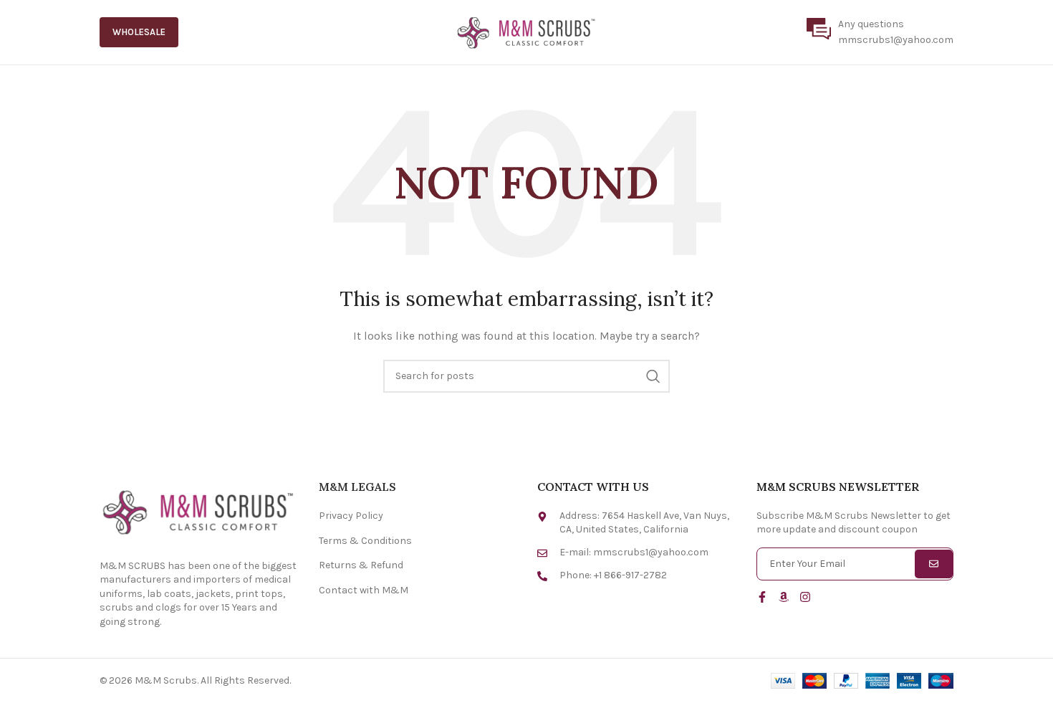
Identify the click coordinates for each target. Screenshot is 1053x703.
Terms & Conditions (365, 541)
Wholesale (138, 32)
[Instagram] (805, 597)
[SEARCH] (653, 376)
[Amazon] (783, 597)
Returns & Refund (361, 565)
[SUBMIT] (934, 564)
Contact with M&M (363, 590)
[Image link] (198, 510)
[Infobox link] (880, 32)
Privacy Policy (351, 516)
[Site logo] (526, 31)
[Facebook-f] (762, 597)
